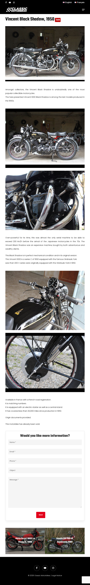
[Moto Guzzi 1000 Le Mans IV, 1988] (25, 541)
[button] (83, 10)
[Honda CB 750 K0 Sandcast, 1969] (65, 541)
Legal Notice (57, 575)
